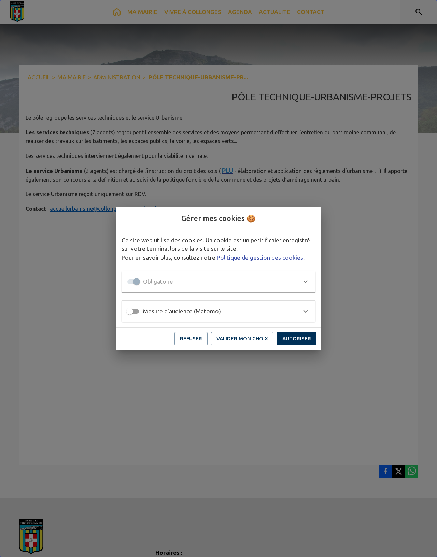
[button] (218, 281)
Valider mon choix (242, 338)
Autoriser (296, 338)
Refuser (191, 338)
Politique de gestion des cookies (260, 257)
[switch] (129, 311)
